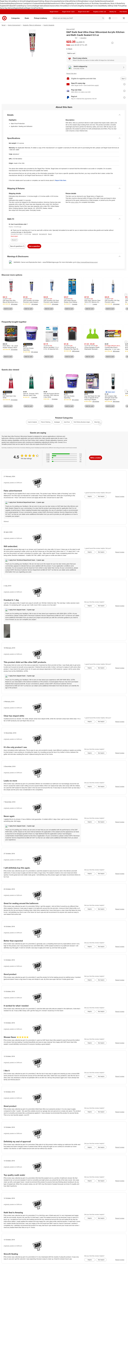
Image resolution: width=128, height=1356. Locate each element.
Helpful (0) (35, 234)
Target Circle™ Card (68, 11)
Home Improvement (14, 25)
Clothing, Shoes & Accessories (49, 1)
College (27, 1)
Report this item (71, 73)
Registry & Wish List (99, 11)
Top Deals (85, 6)
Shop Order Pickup (116, 6)
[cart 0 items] (124, 18)
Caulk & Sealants (48, 25)
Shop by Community (27, 6)
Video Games (100, 3)
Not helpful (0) (43, 234)
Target (4, 25)
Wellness (51, 3)
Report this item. (60, 180)
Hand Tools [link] (67, 422)
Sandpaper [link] (57, 422)
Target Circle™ (54, 11)
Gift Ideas (9, 6)
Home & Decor (65, 1)
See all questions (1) (17, 246)
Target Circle (30, 8)
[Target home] (4, 18)
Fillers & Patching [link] (45, 422)
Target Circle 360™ (84, 11)
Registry (17, 8)
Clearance (52, 6)
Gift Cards (16, 6)
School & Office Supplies (63, 3)
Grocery (103, 1)
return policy (75, 202)
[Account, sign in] (114, 18)
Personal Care (21, 3)
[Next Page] (126, 294)
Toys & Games (77, 3)
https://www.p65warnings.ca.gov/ (87, 262)
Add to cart (71, 53)
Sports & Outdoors (33, 3)
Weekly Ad (106, 6)
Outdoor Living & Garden (91, 1)
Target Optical (40, 6)
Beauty (13, 3)
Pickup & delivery (40, 18)
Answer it (14, 240)
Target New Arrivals (7, 1)
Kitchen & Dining (76, 1)
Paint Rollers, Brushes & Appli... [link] (82, 422)
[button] (72, 38)
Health (45, 3)
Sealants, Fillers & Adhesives (32, 25)
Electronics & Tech (88, 3)
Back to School (19, 1)
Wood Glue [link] (97, 422)
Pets (41, 3)
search (103, 18)
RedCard (23, 8)
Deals (47, 6)
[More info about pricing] (112, 43)
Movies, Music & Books (113, 3)
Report (50, 234)
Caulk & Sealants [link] (32, 422)
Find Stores (39, 8)
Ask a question (34, 246)
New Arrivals (60, 6)
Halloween (34, 1)
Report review (119, 496)
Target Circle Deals (95, 6)
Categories (15, 18)
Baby (9, 3)
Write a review (95, 458)
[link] (72, 38)
